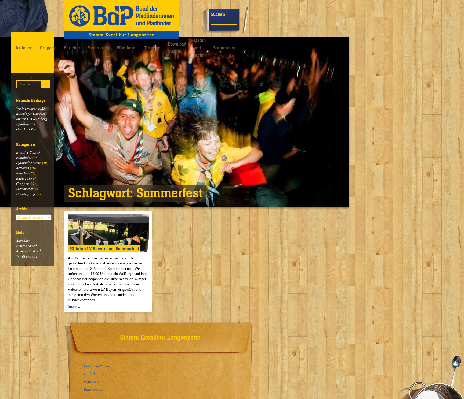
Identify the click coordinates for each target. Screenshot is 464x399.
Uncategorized (27, 194)
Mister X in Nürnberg (31, 118)
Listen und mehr (200, 48)
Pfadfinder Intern (28, 162)
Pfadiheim (127, 47)
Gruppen (48, 47)
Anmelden (23, 240)
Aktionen (24, 47)
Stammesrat (225, 47)
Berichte (72, 47)
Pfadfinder (24, 157)
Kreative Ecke (26, 152)
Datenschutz (93, 389)
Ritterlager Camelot (30, 113)
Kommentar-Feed (28, 250)
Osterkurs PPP (26, 129)
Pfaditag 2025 (26, 124)
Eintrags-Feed (26, 245)
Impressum (91, 381)
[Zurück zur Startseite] (121, 15)
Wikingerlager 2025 (30, 108)
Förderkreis (98, 47)
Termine (152, 47)
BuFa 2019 (24, 178)
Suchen (218, 14)
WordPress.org (27, 256)
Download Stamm (177, 47)
